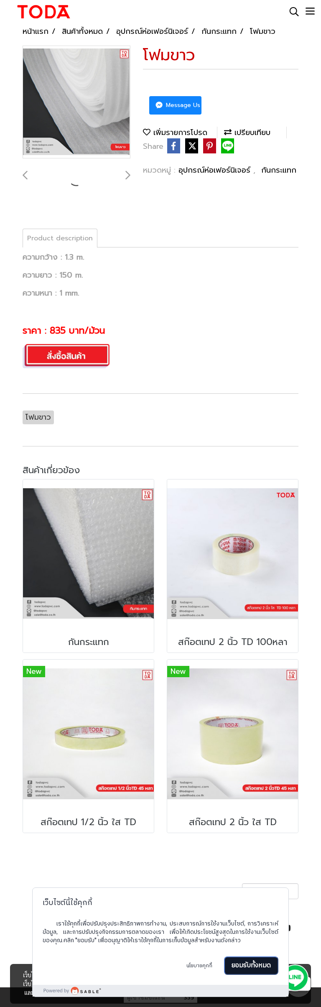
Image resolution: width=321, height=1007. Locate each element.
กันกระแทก (278, 170)
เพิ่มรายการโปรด (178, 132)
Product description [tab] (60, 238)
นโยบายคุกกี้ (199, 966)
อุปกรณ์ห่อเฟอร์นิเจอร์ (215, 170)
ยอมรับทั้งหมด (251, 965)
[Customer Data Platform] (160, 991)
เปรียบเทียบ (251, 132)
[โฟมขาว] (76, 102)
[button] (291, 11)
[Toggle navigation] (310, 12)
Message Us (182, 105)
